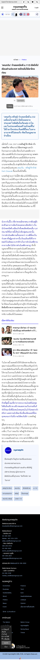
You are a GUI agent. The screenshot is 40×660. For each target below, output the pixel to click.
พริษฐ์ (16, 493)
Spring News (25, 629)
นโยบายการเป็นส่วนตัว (27, 606)
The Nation (6, 622)
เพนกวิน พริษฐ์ (7, 498)
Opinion (23, 603)
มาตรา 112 (18, 498)
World (5, 596)
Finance (23, 585)
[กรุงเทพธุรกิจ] (20, 7)
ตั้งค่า (6, 647)
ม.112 (35, 488)
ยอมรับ (6, 643)
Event (5, 606)
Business (6, 589)
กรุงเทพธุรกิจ (25, 625)
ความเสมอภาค (7, 493)
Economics (6, 585)
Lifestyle (23, 599)
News (4, 603)
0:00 (6, 14)
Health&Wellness (26, 596)
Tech (22, 589)
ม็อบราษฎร (24, 493)
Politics (24, 59)
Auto (22, 592)
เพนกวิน (17, 488)
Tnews (23, 632)
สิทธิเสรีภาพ (26, 488)
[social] (23, 2)
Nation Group (25, 622)
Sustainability (7, 592)
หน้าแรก (16, 59)
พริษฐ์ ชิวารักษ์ (7, 488)
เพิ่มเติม (6, 639)
